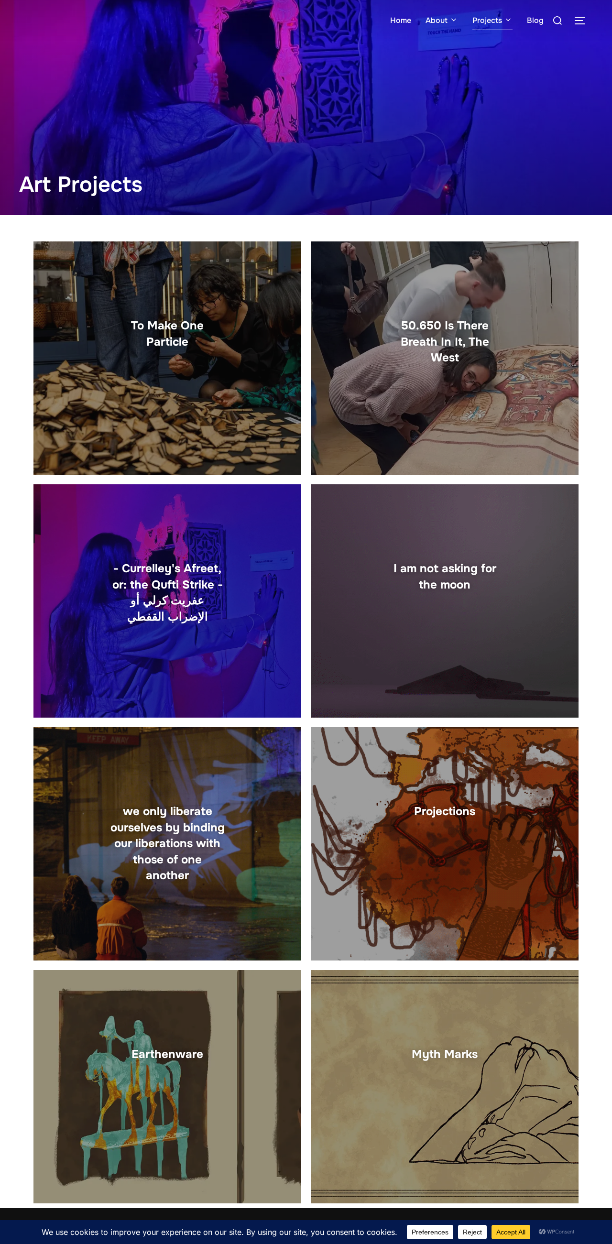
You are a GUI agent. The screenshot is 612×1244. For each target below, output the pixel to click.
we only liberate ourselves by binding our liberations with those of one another (167, 843)
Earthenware (167, 1054)
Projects (487, 20)
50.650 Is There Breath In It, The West (445, 341)
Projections (444, 811)
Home (400, 20)
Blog (535, 20)
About (437, 20)
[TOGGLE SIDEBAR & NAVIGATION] (583, 20)
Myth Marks (445, 1054)
